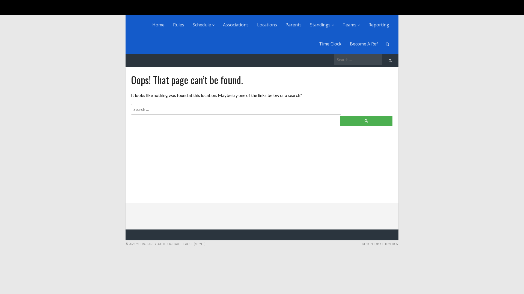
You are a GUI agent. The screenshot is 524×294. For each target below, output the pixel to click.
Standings (321, 25)
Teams (350, 25)
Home (158, 25)
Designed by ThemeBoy (380, 244)
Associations (236, 25)
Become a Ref (364, 44)
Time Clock (330, 44)
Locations (267, 25)
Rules (178, 25)
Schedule (202, 25)
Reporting (378, 25)
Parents (293, 25)
